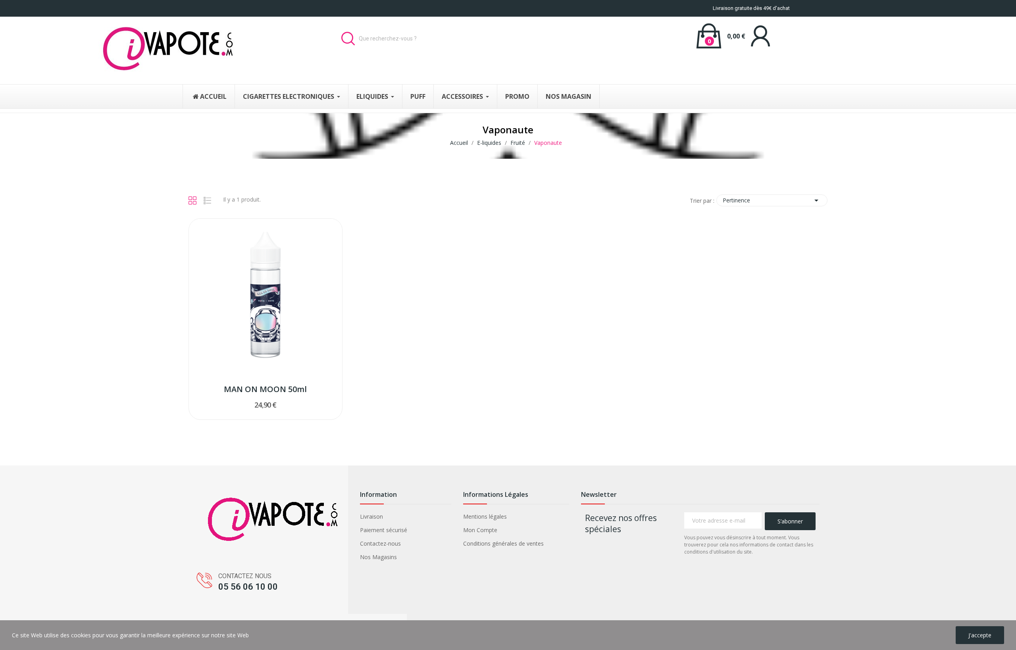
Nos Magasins (378, 557)
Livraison (371, 516)
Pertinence (772, 200)
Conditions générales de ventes (503, 543)
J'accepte (979, 635)
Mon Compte (480, 530)
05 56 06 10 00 (248, 587)
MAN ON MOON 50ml (265, 389)
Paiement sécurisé (383, 530)
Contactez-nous (380, 543)
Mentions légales (485, 516)
